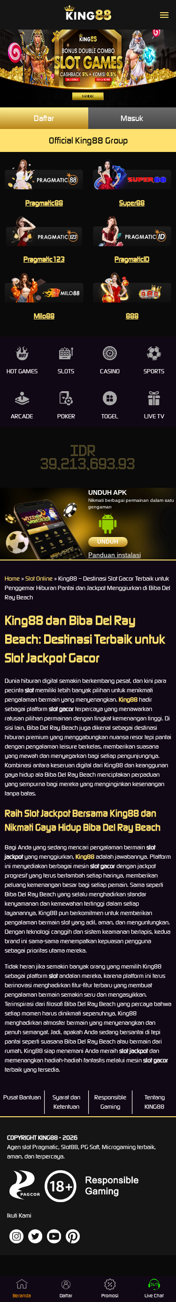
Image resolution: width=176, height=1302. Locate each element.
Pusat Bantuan (22, 1097)
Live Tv (154, 416)
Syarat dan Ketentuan (66, 1102)
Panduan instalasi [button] (114, 555)
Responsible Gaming (110, 1102)
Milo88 (44, 315)
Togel (109, 416)
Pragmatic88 (44, 202)
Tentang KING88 (155, 1102)
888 (132, 315)
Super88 (132, 202)
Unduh (107, 541)
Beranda (22, 1296)
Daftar (44, 118)
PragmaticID (132, 259)
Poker (66, 416)
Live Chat (154, 1296)
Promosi (109, 1296)
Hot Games (22, 371)
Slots (66, 371)
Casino (110, 371)
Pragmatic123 (44, 259)
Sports (154, 371)
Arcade (22, 416)
